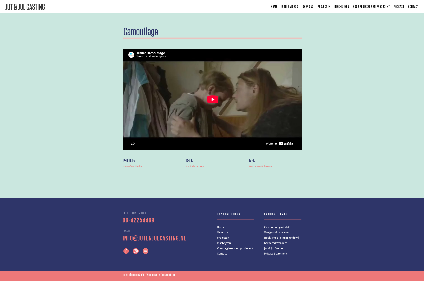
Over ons (308, 6)
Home (274, 6)
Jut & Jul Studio (273, 248)
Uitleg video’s (290, 6)
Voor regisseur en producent (371, 6)
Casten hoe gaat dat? (277, 227)
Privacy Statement (275, 253)
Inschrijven (341, 6)
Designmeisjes (168, 275)
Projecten (324, 6)
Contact (413, 6)
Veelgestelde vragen (277, 232)
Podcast (399, 6)
